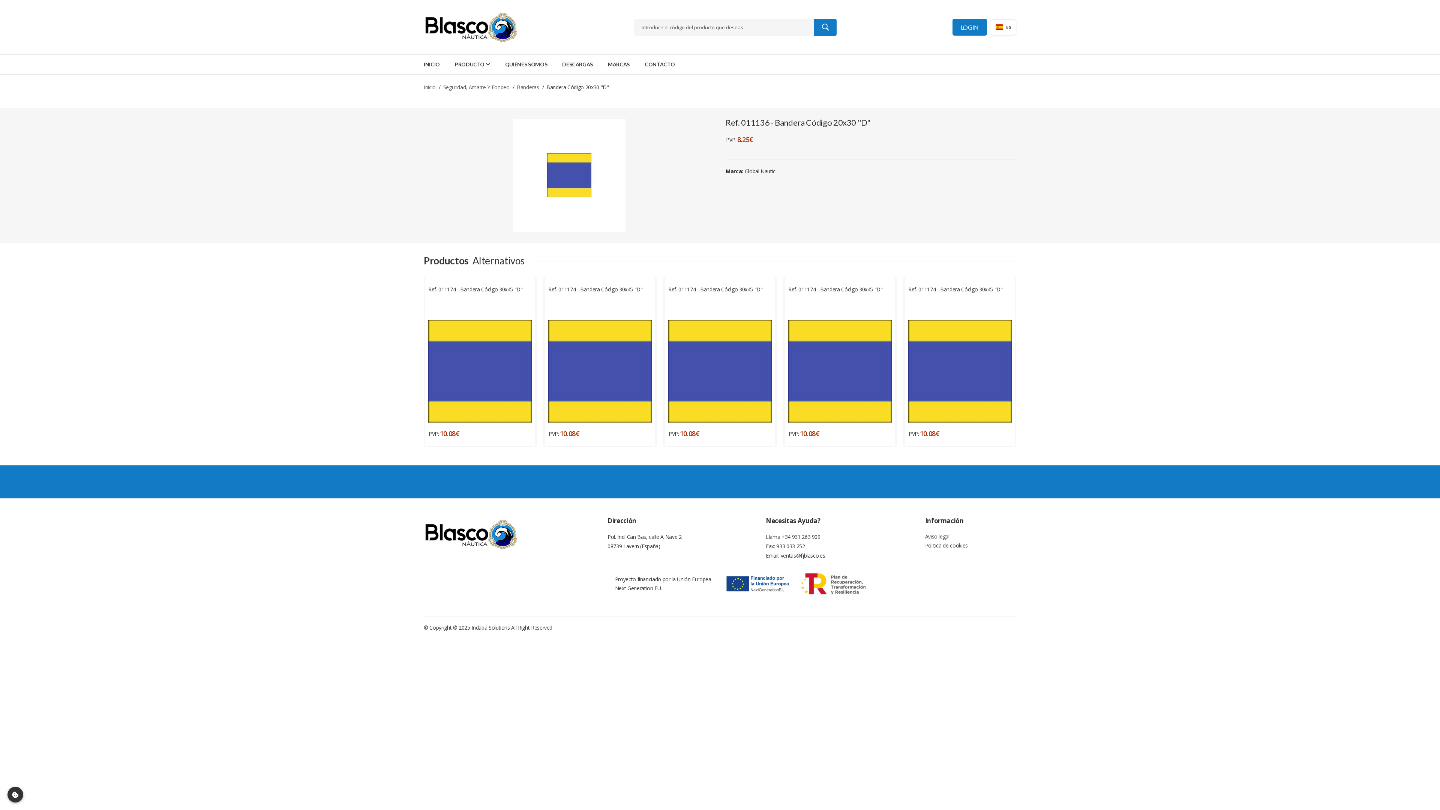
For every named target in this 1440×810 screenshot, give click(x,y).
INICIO (432, 64)
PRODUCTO (469, 64)
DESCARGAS (577, 64)
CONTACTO (660, 64)
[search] (825, 27)
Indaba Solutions (490, 627)
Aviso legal (937, 536)
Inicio (430, 87)
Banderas (528, 87)
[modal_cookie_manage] (15, 794)
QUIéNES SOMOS (526, 64)
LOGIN (970, 27)
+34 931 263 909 (801, 536)
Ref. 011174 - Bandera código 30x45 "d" (475, 289)
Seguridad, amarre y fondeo (476, 87)
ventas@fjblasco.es (803, 555)
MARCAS (619, 64)
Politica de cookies (946, 545)
